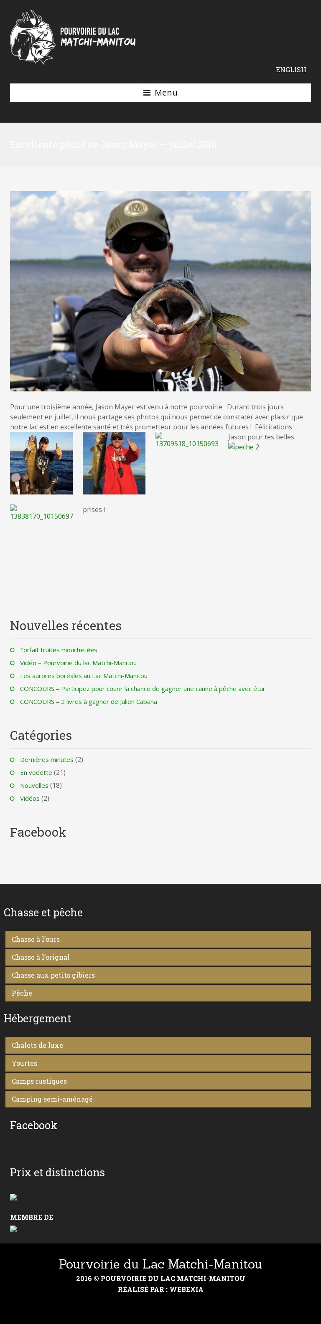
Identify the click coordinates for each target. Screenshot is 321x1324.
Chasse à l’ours (36, 939)
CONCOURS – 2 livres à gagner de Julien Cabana (88, 701)
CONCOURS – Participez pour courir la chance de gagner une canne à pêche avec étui (142, 688)
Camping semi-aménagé (52, 1099)
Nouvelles (34, 785)
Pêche (22, 993)
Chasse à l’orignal (41, 957)
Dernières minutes (47, 759)
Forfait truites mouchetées (58, 650)
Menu (166, 92)
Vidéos (30, 798)
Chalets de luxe (37, 1045)
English (291, 69)
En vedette (36, 772)
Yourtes (24, 1063)
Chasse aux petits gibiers (53, 975)
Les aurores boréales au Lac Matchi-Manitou (84, 675)
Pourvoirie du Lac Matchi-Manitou (160, 1264)
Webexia (186, 1289)
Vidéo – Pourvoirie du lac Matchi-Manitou (78, 662)
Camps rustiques (39, 1081)
